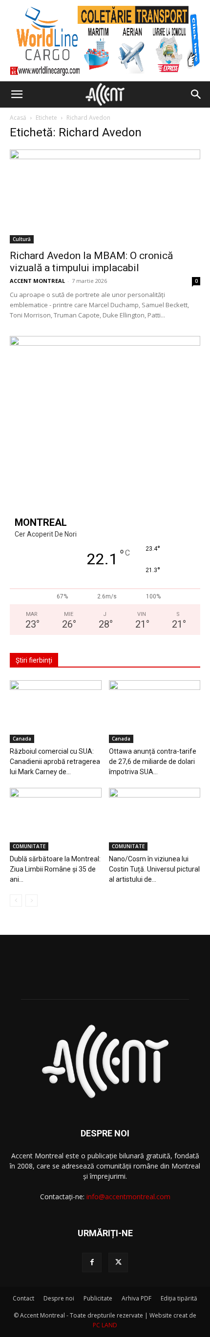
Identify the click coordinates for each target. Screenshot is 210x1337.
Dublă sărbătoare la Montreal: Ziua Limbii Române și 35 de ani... (55, 869)
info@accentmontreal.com (128, 1196)
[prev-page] (16, 900)
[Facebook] (92, 1262)
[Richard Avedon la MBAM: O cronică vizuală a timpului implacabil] (105, 196)
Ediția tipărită (179, 1298)
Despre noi (58, 1298)
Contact (23, 1298)
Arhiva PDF (136, 1298)
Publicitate (98, 1298)
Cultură (22, 239)
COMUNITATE (29, 846)
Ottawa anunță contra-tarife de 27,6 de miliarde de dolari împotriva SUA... (152, 761)
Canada (22, 738)
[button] (16, 94)
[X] (118, 1262)
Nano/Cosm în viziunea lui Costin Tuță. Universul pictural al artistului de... (154, 869)
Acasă (18, 117)
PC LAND (105, 1325)
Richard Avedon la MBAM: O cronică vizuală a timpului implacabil (91, 262)
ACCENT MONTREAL (37, 280)
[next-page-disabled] (31, 900)
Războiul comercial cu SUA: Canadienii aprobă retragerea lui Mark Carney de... (55, 761)
